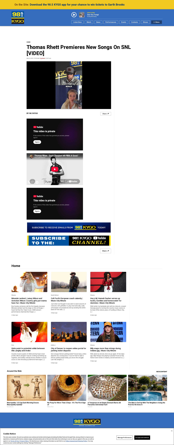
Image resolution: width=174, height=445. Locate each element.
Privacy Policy (24, 441)
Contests (134, 22)
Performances (110, 22)
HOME (28, 42)
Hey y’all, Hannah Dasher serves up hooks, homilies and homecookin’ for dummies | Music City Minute (105, 300)
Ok (171, 430)
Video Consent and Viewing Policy (76, 441)
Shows (145, 22)
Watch (89, 22)
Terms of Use (15, 441)
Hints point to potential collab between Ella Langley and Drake (28, 349)
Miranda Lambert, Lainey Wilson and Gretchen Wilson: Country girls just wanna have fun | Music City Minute (29, 300)
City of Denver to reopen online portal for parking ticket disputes (68, 349)
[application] (69, 85)
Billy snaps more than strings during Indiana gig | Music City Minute (105, 349)
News (98, 22)
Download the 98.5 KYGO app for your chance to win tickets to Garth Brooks (77, 4)
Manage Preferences (125, 437)
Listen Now (77, 22)
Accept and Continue (142, 437)
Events (123, 22)
